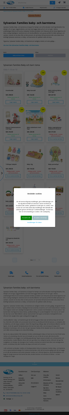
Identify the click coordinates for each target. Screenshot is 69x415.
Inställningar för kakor (34, 222)
